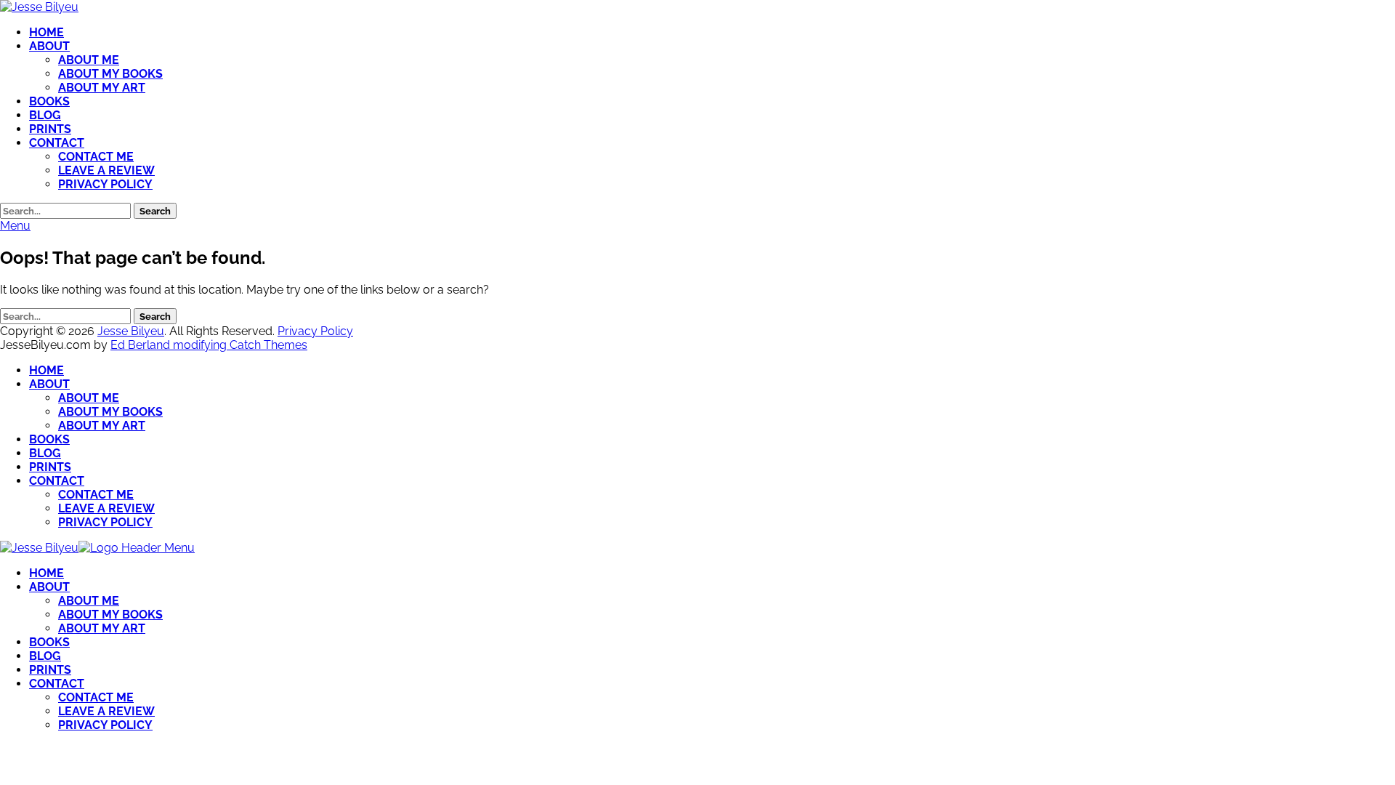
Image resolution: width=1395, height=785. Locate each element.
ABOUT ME (88, 60)
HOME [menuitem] (46, 573)
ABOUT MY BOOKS (110, 74)
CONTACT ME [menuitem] (96, 697)
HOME (46, 32)
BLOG (45, 115)
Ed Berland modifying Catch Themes (208, 345)
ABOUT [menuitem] (49, 587)
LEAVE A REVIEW (106, 170)
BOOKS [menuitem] (49, 642)
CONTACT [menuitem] (56, 684)
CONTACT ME (96, 157)
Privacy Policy (315, 331)
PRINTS (50, 129)
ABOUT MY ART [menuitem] (101, 628)
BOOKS (49, 101)
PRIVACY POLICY (105, 184)
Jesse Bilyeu (130, 331)
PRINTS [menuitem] (50, 670)
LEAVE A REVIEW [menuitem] (106, 711)
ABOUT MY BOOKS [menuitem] (110, 614)
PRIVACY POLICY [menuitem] (105, 725)
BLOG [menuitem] (45, 656)
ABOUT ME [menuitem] (88, 601)
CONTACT (56, 143)
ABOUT (49, 46)
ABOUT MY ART (101, 87)
